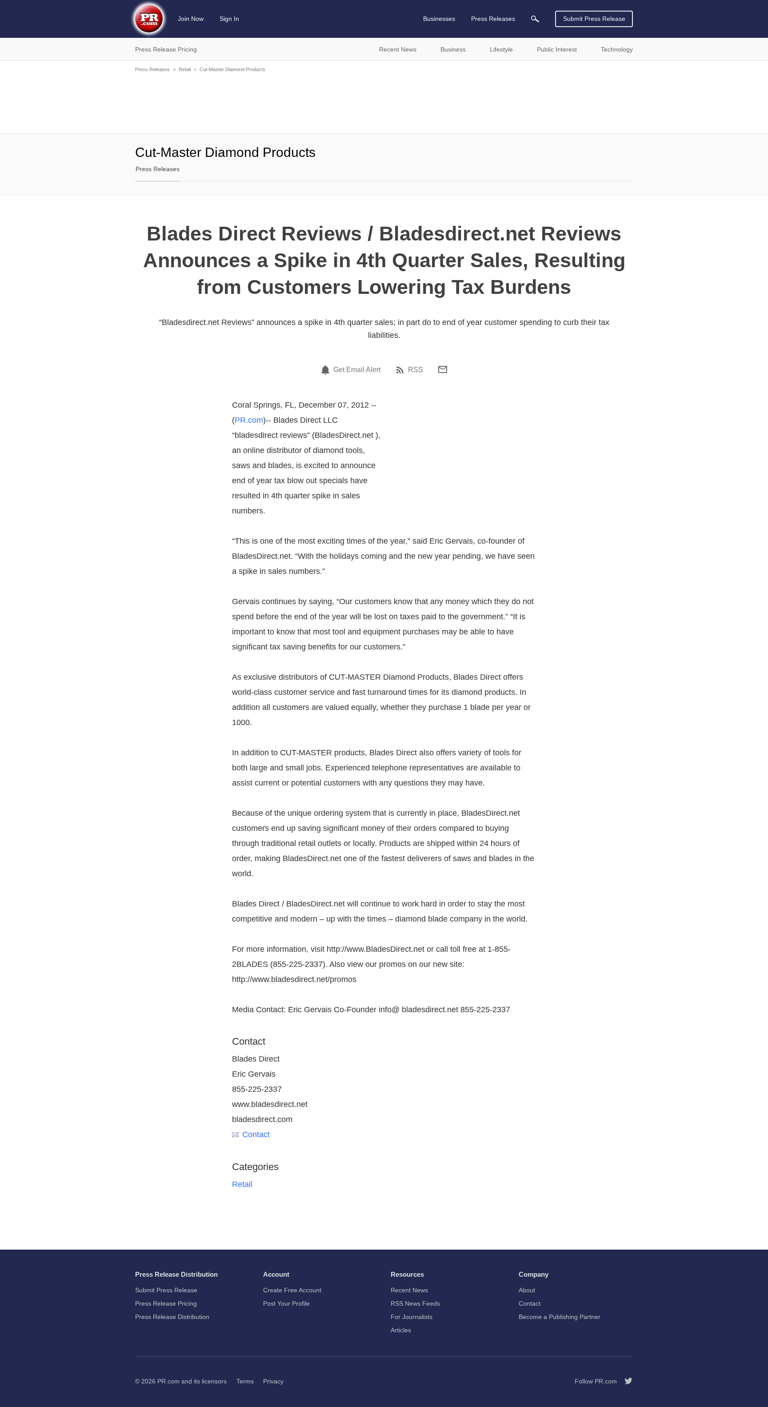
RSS (415, 369)
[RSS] (401, 370)
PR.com (249, 420)
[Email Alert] (326, 370)
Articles (401, 1330)
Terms (245, 1381)
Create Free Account (292, 1290)
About (527, 1290)
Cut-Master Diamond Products (232, 69)
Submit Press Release (594, 18)
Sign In (229, 18)
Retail (185, 69)
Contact (256, 1134)
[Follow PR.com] (625, 1381)
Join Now (191, 18)
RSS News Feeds (415, 1303)
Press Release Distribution (172, 1316)
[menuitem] (535, 19)
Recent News (409, 1290)
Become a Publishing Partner (559, 1316)
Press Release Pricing (166, 1303)
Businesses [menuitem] (439, 18)
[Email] (442, 369)
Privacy (273, 1381)
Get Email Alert (356, 369)
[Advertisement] (384, 102)
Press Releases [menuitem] (493, 18)
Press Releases (152, 69)
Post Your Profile (286, 1303)
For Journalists (411, 1316)
